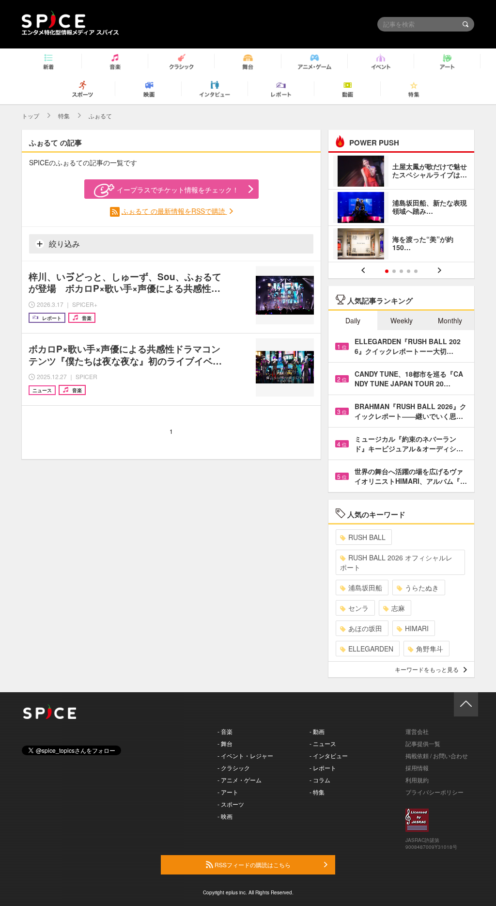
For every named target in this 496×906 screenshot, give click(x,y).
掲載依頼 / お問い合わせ (436, 755)
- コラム (320, 780)
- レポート (323, 767)
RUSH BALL (367, 537)
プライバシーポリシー (434, 792)
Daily (352, 320)
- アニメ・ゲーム (239, 780)
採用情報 (417, 767)
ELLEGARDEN (370, 648)
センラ (358, 608)
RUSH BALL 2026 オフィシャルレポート (396, 562)
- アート (227, 792)
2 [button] (394, 271)
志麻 (398, 608)
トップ (30, 115)
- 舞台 (224, 743)
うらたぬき (422, 587)
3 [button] (401, 271)
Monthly (450, 320)
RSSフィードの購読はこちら (252, 864)
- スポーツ (230, 804)
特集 (64, 115)
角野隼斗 (429, 648)
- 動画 (317, 731)
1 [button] (386, 271)
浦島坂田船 (365, 587)
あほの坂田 (365, 628)
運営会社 (417, 731)
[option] (401, 209)
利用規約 (417, 780)
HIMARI (417, 628)
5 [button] (416, 271)
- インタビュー (329, 755)
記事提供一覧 (422, 743)
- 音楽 (224, 731)
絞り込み (63, 243)
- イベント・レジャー (245, 755)
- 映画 (224, 816)
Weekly (401, 320)
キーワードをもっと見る (427, 669)
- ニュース (323, 743)
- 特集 (317, 792)
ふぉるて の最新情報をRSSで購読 (174, 211)
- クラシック (233, 767)
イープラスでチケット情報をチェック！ (178, 189)
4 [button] (408, 271)
